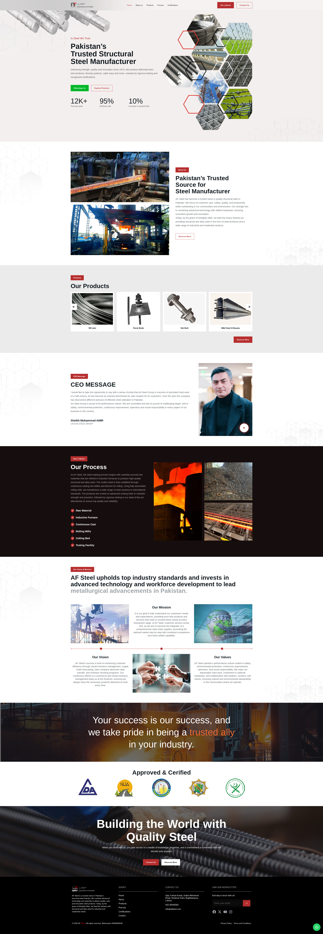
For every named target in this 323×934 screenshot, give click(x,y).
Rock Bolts (242, 328)
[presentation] (74, 307)
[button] (182, 169)
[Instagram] (231, 912)
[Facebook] (214, 912)
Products (150, 5)
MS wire (196, 328)
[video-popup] (244, 427)
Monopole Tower (150, 328)
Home (129, 5)
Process (160, 5)
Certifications (173, 5)
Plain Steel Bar (104, 328)
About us (139, 5)
